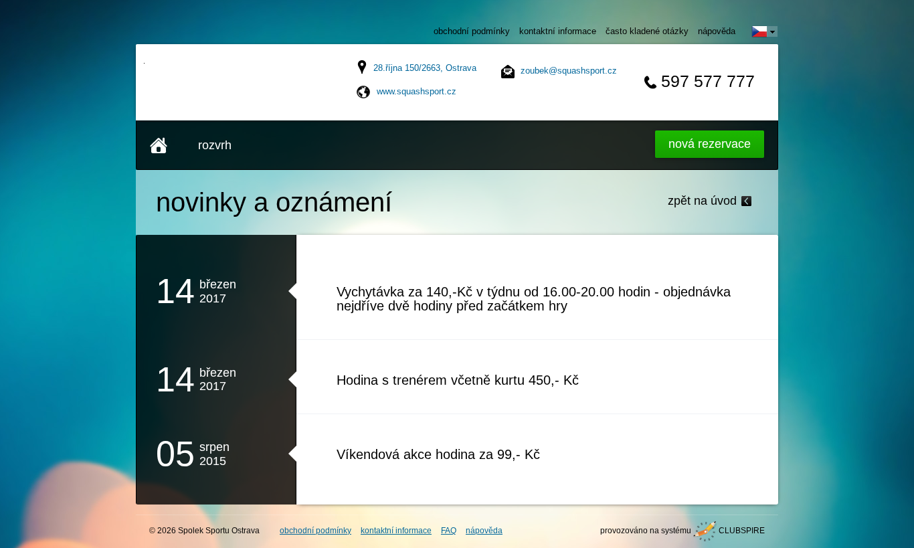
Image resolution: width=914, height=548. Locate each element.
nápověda (716, 31)
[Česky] (764, 31)
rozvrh (215, 145)
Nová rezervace (709, 144)
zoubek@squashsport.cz (569, 71)
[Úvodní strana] (158, 145)
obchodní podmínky (472, 31)
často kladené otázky (647, 31)
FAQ (448, 530)
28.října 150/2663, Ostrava (424, 68)
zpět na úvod (702, 200)
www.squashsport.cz (416, 91)
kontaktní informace (557, 31)
